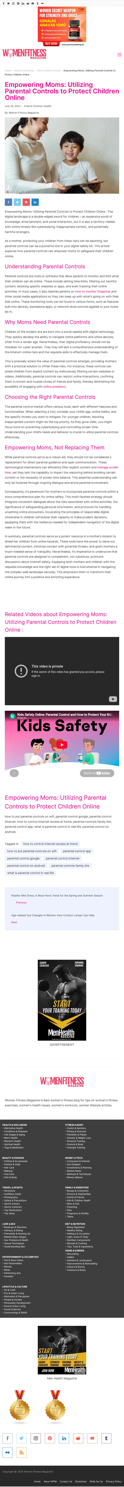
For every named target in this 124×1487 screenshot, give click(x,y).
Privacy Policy (114, 1481)
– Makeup (7, 1170)
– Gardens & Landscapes (78, 1260)
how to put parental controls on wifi (32, 851)
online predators (54, 386)
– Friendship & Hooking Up (16, 1233)
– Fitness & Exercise (75, 1131)
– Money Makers (74, 1177)
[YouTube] (32, 3)
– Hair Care (8, 1167)
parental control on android (26, 865)
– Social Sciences (11, 1309)
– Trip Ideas (8, 1213)
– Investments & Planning (78, 1167)
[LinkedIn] (23, 3)
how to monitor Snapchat (92, 291)
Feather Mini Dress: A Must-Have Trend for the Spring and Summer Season (57, 895)
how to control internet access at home (50, 844)
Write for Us (96, 1481)
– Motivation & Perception (15, 1296)
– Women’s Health (11, 1141)
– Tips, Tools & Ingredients (79, 1246)
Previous (21, 902)
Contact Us (66, 1481)
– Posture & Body (74, 1144)
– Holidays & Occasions (77, 1233)
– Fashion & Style (11, 1164)
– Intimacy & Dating (12, 1230)
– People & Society (12, 1299)
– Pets (68, 1210)
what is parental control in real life (30, 873)
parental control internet (62, 858)
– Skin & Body (9, 1177)
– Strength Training (75, 1147)
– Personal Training (75, 1141)
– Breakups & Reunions (14, 1227)
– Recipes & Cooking (76, 1243)
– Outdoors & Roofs (75, 1270)
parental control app (77, 851)
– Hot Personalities (12, 1263)
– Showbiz (7, 1276)
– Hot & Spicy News (12, 1260)
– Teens (69, 1216)
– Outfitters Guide (11, 1194)
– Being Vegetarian (75, 1227)
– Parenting (71, 1206)
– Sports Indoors (11, 1203)
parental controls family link (70, 865)
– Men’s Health (10, 1137)
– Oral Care (8, 1174)
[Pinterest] (18, 3)
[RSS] (22, 1452)
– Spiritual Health (11, 1144)
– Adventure (8, 1190)
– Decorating (72, 1253)
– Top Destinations (12, 1210)
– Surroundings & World (14, 1312)
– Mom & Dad (72, 1203)
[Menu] (120, 54)
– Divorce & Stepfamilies (78, 1194)
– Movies (7, 1266)
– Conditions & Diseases (14, 1131)
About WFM (50, 1481)
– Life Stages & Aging (13, 1134)
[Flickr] (42, 3)
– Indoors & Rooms (75, 1266)
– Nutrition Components (77, 1240)
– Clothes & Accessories (14, 1161)
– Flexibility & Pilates (76, 1134)
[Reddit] (28, 3)
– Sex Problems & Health (15, 1240)
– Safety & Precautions (14, 1200)
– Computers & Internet (77, 1161)
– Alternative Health (12, 1128)
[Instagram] (13, 3)
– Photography (10, 1197)
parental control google (23, 858)
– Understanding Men (13, 1246)
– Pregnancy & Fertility (77, 1213)
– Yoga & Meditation (12, 1147)
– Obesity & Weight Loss (78, 1137)
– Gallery (69, 1257)
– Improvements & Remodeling (81, 1263)
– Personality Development (16, 1302)
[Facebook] (3, 3)
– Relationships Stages (14, 1236)
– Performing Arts (11, 1273)
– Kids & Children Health (77, 1200)
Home (37, 1481)
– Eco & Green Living (13, 1293)
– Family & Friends (74, 1197)
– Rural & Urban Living (14, 1306)
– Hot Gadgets (72, 1164)
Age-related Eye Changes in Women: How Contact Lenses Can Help (52, 915)
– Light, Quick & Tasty (76, 1236)
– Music (6, 1269)
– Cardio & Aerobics (75, 1128)
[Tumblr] (37, 3)
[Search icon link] (119, 3)
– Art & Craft (8, 1289)
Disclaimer (81, 1481)
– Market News (73, 1170)
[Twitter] (8, 3)
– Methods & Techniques (78, 1174)
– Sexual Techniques (13, 1243)
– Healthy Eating (73, 1230)
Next (14, 922)
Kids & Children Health (38, 106)
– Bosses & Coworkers (76, 1190)
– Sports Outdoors (12, 1206)
